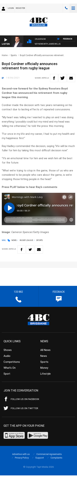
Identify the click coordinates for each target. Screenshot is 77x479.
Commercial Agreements (49, 454)
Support (39, 457)
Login (11, 8)
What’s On (10, 367)
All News (45, 350)
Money (44, 367)
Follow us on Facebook (25, 399)
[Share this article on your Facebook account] (54, 78)
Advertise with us (21, 454)
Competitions (12, 361)
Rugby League (26, 240)
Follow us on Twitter (24, 408)
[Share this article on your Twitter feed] (63, 78)
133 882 (66, 8)
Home (5, 55)
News (13, 240)
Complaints (56, 457)
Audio (7, 356)
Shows (8, 350)
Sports (14, 55)
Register (20, 8)
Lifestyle (45, 373)
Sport (7, 373)
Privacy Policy (22, 457)
